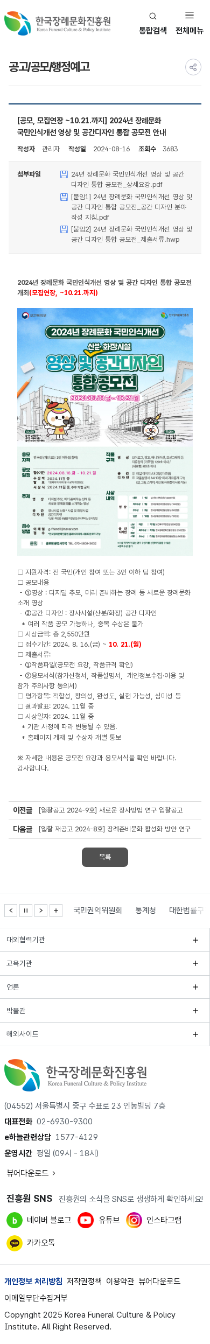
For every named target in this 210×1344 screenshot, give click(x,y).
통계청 (145, 910)
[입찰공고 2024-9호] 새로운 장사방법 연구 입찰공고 (111, 810)
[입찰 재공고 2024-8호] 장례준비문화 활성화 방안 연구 (115, 829)
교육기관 (19, 963)
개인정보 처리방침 (33, 1281)
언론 (12, 987)
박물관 (16, 1010)
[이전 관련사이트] (10, 910)
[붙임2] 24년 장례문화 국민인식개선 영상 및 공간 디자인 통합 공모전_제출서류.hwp (131, 234)
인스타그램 (163, 1220)
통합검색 (153, 31)
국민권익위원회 (97, 910)
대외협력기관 (25, 939)
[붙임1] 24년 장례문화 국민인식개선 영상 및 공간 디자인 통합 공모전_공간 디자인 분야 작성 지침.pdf (131, 207)
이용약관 (120, 1281)
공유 (193, 67)
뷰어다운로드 (27, 1173)
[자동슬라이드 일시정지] (25, 910)
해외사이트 (22, 1034)
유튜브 (109, 1220)
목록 (105, 857)
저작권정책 (84, 1281)
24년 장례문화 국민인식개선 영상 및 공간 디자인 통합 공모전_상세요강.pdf (127, 179)
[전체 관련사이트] (56, 910)
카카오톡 (41, 1243)
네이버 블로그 (49, 1220)
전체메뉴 (190, 31)
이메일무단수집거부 (35, 1298)
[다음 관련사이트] (40, 910)
